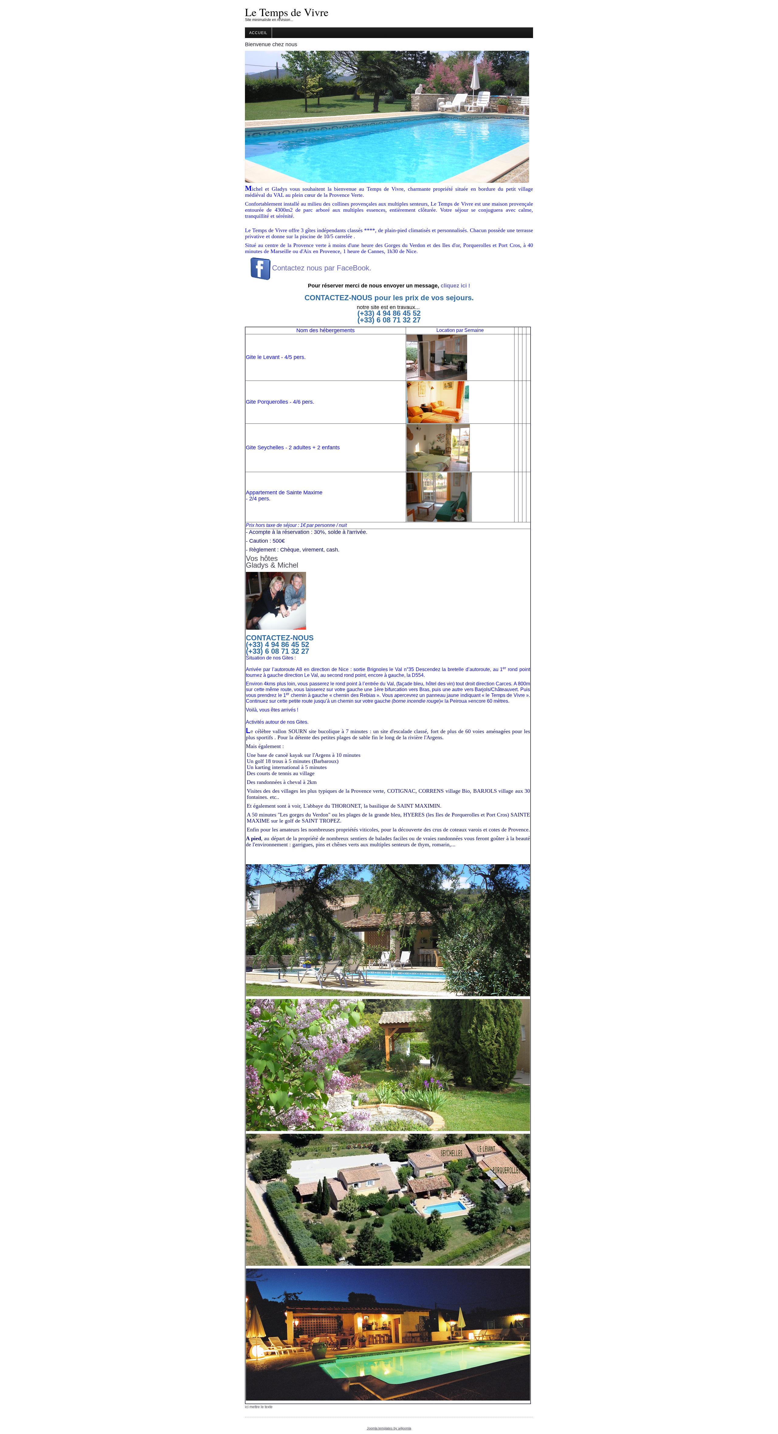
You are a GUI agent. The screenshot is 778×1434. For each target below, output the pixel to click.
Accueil (258, 33)
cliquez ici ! (455, 286)
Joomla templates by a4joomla (389, 1428)
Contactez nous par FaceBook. (323, 268)
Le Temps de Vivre (287, 12)
